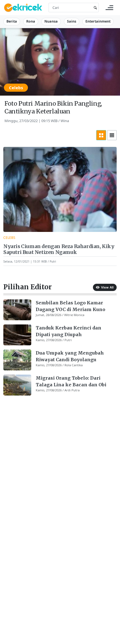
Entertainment (98, 21)
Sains (71, 21)
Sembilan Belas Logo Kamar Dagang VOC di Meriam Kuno (70, 306)
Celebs (16, 87)
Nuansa (51, 21)
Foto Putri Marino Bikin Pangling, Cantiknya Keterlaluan (53, 107)
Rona (30, 21)
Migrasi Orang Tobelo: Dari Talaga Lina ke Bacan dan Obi (71, 381)
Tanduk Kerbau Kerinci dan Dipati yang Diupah (68, 331)
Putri (53, 261)
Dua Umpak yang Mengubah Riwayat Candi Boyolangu (70, 356)
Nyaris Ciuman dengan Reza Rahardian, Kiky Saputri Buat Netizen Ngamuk (58, 249)
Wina (65, 120)
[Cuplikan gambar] (17, 309)
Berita (11, 21)
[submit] (94, 7)
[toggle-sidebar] (109, 7)
